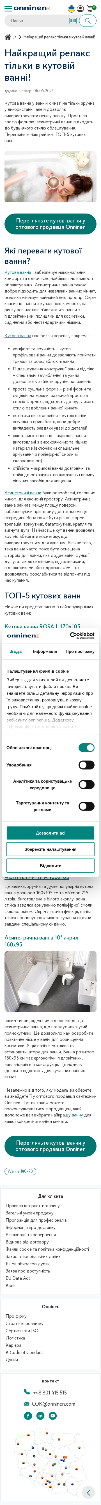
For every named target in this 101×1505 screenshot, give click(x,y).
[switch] (87, 764)
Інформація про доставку (31, 1227)
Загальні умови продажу (30, 1213)
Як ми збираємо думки (28, 1264)
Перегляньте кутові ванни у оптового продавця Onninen (50, 223)
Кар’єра (13, 1345)
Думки (12, 1360)
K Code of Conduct (24, 1352)
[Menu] (8, 8)
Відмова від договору (27, 1242)
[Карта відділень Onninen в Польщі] (50, 1495)
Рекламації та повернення (31, 1235)
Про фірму (16, 1316)
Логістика (15, 1338)
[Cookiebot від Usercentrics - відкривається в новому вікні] (71, 635)
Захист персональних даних (33, 1256)
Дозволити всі (50, 832)
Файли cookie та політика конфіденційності (47, 1249)
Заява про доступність (28, 1271)
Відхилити (50, 865)
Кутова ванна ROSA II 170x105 (42, 626)
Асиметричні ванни (22, 493)
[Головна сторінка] (8, 36)
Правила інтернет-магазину (33, 1206)
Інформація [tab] (45, 651)
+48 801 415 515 (50, 1393)
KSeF (10, 1285)
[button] (88, 1492)
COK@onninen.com (53, 1404)
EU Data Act (18, 1278)
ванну (77, 1115)
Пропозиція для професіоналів (36, 1220)
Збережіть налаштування (51, 849)
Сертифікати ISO (22, 1331)
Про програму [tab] (80, 651)
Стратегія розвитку (24, 1323)
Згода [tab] (16, 651)
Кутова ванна (17, 272)
